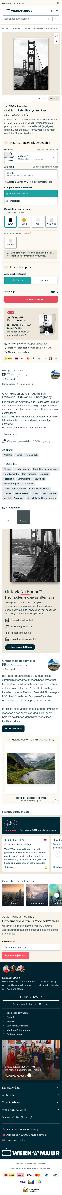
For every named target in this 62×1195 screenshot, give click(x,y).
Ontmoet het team (15, 1075)
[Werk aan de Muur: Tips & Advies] (58, 1102)
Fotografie (9, 478)
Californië (29, 483)
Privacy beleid (46, 1168)
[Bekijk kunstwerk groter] (56, 35)
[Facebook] (22, 1117)
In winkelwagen (33, 299)
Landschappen (22, 469)
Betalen (11, 1021)
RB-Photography (18, 106)
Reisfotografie (49, 493)
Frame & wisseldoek (19, 193)
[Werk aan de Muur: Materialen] (58, 1095)
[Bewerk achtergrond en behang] (56, 41)
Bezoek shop (9, 384)
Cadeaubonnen (14, 1034)
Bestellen (11, 1017)
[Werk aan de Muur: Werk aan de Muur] (58, 1110)
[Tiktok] (31, 1117)
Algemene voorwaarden (25, 1163)
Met (46, 280)
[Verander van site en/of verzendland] (58, 3)
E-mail (46, 1004)
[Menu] (3, 11)
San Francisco (29, 474)
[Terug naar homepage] (19, 10)
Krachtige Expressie (14, 498)
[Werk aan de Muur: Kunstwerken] (58, 1087)
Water (35, 493)
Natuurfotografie (12, 483)
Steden (7, 469)
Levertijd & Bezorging (17, 1025)
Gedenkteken (22, 493)
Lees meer (25, 384)
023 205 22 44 (33, 997)
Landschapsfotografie (15, 488)
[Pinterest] (17, 1117)
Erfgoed (8, 493)
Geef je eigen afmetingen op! (30, 182)
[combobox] (24, 19)
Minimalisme (23, 478)
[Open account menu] (52, 11)
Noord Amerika (11, 474)
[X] (26, 1117)
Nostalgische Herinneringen (41, 498)
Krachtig (8, 455)
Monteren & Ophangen (18, 1030)
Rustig (19, 455)
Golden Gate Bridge (39, 488)
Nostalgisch (32, 455)
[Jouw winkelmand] (57, 11)
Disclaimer (42, 1163)
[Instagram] (12, 1117)
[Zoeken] (56, 19)
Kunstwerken (11, 1087)
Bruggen (44, 474)
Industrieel (39, 478)
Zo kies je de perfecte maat (45, 167)
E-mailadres (8, 941)
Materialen (9, 1095)
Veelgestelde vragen (17, 1012)
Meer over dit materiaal (47, 149)
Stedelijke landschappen (45, 469)
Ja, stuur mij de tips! (15, 955)
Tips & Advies (11, 1102)
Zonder (19, 280)
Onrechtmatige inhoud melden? (24, 1168)
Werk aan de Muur (14, 1109)
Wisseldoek (15, 201)
